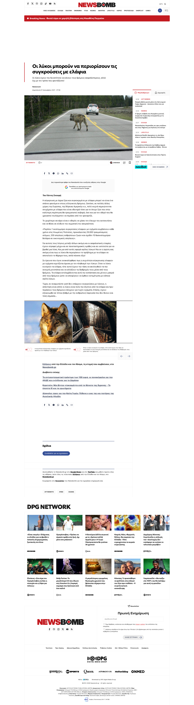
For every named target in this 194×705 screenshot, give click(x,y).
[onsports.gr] (72, 672)
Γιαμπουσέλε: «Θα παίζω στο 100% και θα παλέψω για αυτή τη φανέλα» (154, 581)
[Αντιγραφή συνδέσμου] (124, 162)
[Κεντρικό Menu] (166, 10)
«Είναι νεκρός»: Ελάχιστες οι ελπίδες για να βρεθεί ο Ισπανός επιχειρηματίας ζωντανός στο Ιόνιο (38, 538)
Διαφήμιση (145, 648)
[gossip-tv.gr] (56, 672)
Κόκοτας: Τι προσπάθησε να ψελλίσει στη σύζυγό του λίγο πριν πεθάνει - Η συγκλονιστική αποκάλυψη (124, 583)
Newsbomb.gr (49, 367)
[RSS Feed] (55, 4)
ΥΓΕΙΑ (86, 10)
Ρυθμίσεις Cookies (106, 648)
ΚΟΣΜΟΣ (93, 10)
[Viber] (37, 4)
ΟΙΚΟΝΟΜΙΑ (78, 10)
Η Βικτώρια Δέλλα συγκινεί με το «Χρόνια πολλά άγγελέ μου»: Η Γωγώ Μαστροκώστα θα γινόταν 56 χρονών (97, 539)
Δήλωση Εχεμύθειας (73, 648)
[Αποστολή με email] (72, 173)
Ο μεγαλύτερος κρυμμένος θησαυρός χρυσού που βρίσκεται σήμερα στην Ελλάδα (96, 582)
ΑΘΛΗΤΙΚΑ (101, 10)
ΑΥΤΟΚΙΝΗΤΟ (30, 162)
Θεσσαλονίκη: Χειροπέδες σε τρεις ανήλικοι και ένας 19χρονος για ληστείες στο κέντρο (150, 126)
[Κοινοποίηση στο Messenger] (54, 173)
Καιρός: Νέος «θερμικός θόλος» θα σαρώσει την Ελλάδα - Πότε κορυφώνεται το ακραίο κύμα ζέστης (124, 539)
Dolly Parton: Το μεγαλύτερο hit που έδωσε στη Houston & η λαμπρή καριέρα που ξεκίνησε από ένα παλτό (67, 583)
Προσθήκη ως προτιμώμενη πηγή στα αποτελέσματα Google (80, 187)
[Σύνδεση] (160, 10)
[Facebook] (28, 4)
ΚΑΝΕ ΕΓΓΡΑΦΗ (131, 637)
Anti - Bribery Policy (121, 648)
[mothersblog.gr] (121, 672)
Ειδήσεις (47, 364)
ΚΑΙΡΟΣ (119, 10)
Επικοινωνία (135, 648)
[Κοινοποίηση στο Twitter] (49, 173)
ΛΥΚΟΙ (61, 492)
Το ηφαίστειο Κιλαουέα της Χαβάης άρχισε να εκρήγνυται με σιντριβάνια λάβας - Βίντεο (151, 146)
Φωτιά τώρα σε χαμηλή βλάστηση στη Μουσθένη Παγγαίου (75, 18)
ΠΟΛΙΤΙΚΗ (68, 10)
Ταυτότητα (49, 648)
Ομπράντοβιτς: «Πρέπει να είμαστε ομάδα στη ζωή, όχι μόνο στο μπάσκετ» (68, 537)
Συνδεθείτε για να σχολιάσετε (56, 453)
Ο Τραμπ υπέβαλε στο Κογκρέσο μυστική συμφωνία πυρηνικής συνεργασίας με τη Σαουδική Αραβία (149, 116)
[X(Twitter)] (32, 4)
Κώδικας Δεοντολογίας (90, 648)
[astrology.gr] (105, 672)
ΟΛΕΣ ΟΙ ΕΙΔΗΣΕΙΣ (49, 10)
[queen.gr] (88, 672)
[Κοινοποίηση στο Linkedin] (63, 173)
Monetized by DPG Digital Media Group (104, 679)
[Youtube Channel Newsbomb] (50, 4)
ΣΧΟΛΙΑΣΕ (116, 162)
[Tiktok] (46, 4)
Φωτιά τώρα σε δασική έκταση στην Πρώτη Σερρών (150, 156)
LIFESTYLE (110, 10)
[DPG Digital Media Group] (97, 659)
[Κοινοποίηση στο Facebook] (45, 173)
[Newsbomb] (60, 622)
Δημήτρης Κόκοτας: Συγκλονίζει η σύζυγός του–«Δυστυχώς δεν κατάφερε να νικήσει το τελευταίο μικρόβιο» (153, 539)
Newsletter (59, 481)
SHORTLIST (139, 10)
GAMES (148, 10)
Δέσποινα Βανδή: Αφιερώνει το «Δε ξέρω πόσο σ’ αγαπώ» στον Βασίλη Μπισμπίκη (149, 136)
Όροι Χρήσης (59, 648)
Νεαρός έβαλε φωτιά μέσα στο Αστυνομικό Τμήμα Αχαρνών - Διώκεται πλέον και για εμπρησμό (150, 104)
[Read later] (130, 162)
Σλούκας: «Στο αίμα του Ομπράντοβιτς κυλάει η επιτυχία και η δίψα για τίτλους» (37, 582)
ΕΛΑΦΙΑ (71, 492)
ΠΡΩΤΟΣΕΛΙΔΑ (129, 10)
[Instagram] (41, 4)
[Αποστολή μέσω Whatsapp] (58, 173)
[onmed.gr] (137, 672)
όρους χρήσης (140, 624)
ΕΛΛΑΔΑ (60, 10)
